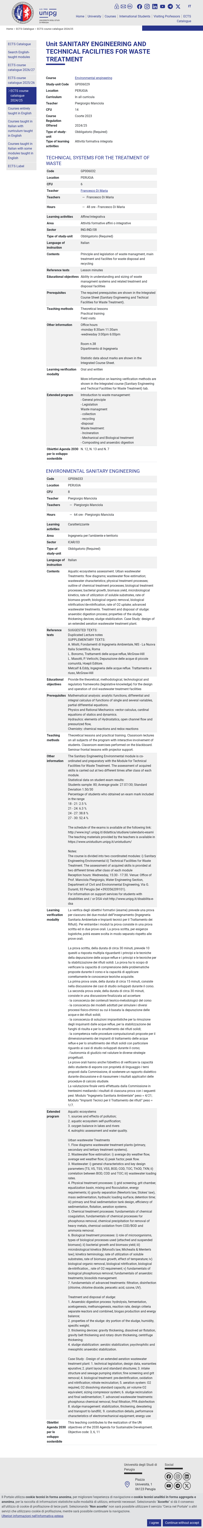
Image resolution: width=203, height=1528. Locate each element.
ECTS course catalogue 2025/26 (21, 80)
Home (80, 16)
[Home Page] (35, 12)
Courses (110, 16)
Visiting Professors (167, 16)
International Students (134, 16)
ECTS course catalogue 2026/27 (21, 67)
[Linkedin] (154, 6)
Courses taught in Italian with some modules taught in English (20, 151)
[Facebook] (139, 6)
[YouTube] (162, 6)
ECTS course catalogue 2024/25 (19, 95)
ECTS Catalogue (19, 44)
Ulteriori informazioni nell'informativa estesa (32, 1516)
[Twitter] (178, 6)
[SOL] (129, 6)
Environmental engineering (93, 78)
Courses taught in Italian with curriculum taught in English (20, 128)
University (94, 16)
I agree (154, 1523)
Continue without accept (182, 1523)
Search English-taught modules (19, 54)
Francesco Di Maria (94, 191)
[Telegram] (170, 6)
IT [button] (189, 6)
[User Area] (116, 6)
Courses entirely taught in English (20, 111)
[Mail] (123, 6)
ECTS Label (16, 166)
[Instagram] (147, 6)
